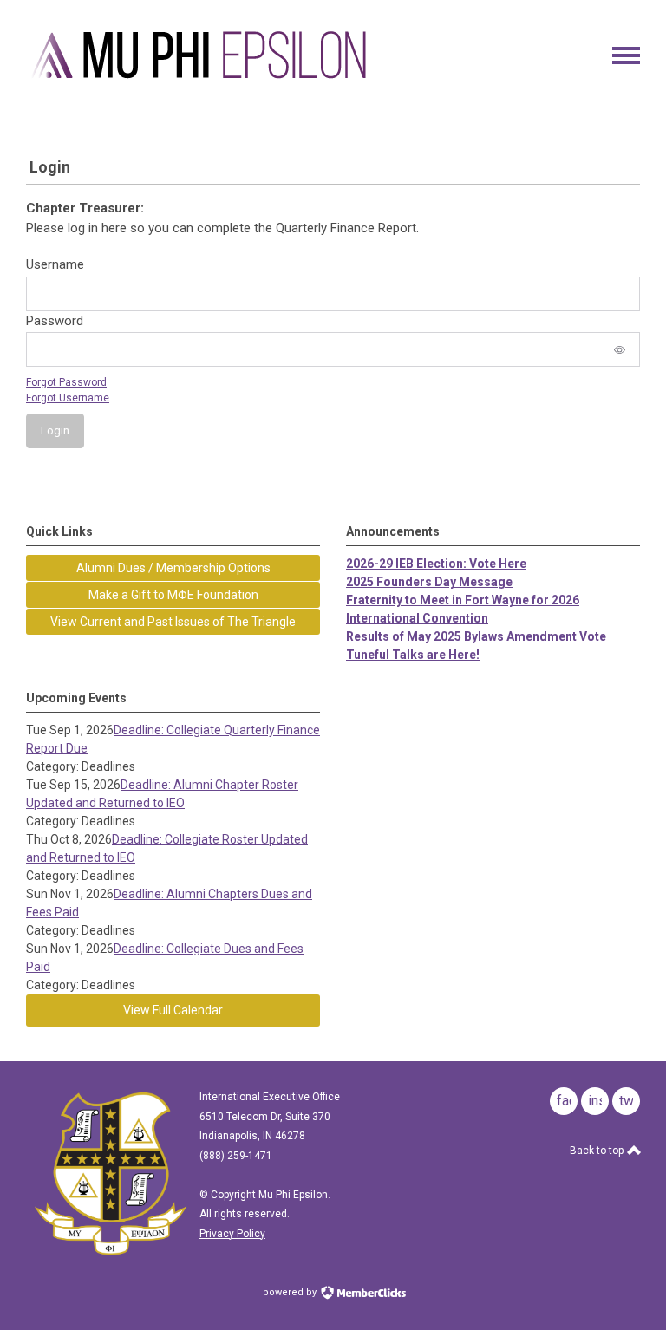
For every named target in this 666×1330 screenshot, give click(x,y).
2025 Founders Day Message (429, 582)
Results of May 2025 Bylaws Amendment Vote (476, 636)
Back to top (598, 1150)
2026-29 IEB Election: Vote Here (436, 563)
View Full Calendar (173, 1010)
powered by (291, 1292)
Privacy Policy (232, 1234)
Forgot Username (67, 398)
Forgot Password (66, 382)
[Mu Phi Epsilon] (199, 80)
